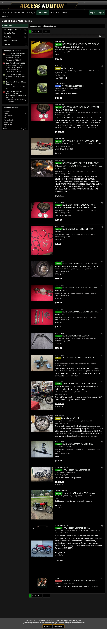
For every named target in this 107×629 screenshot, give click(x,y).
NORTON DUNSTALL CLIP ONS (76, 335)
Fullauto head (67, 68)
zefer (56, 392)
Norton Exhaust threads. (73, 85)
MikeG (57, 583)
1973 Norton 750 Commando (76, 469)
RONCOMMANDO (60, 50)
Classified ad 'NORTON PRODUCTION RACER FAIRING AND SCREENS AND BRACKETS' (16, 94)
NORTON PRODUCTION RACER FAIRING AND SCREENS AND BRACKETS (77, 45)
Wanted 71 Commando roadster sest (79, 580)
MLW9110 (58, 472)
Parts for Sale (9, 33)
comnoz (57, 71)
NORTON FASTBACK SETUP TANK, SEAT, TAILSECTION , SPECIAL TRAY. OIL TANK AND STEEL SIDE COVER (78, 166)
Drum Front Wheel (70, 418)
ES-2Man (57, 496)
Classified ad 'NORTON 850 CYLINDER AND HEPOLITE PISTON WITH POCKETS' (15, 65)
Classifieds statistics (10, 107)
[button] (11, 12)
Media (64, 12)
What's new (19, 12)
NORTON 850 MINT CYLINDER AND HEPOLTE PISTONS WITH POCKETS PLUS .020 (76, 206)
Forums (6, 12)
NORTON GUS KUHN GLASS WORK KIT (80, 141)
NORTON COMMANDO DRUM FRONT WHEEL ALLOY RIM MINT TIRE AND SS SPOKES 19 (78, 265)
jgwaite (57, 363)
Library (30, 12)
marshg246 (58, 421)
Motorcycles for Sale (12, 29)
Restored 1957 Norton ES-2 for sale (79, 493)
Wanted (7, 37)
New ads (5, 16)
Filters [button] (100, 36)
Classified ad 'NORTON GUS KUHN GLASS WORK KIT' (15, 55)
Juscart (57, 530)
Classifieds (42, 12)
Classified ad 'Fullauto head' (15, 74)
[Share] (102, 42)
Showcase (54, 12)
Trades (7, 44)
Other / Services (11, 40)
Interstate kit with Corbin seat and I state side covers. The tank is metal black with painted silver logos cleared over (76, 386)
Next (45, 32)
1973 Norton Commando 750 (76, 527)
